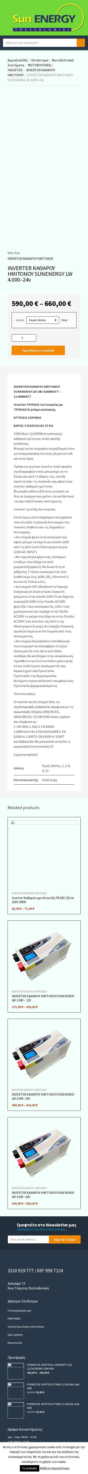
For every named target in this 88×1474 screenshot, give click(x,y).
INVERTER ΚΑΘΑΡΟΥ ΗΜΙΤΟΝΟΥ (30, 258)
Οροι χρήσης (15, 1334)
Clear (64, 320)
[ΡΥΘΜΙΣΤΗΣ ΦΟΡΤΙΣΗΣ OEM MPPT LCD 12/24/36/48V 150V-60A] (16, 1371)
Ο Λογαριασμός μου (20, 1310)
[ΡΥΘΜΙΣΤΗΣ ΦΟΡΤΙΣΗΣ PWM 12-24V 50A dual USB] (16, 1410)
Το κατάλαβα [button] (29, 1468)
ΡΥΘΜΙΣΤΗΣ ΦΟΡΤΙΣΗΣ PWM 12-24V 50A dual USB (53, 1406)
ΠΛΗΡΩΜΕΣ (14, 1318)
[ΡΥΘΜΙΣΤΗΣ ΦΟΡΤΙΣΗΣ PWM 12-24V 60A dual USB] (16, 1391)
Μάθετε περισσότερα (54, 1468)
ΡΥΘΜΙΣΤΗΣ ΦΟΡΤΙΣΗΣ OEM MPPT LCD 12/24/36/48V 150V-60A (49, 1366)
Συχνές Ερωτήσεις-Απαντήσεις (26, 1326)
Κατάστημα (39, 60)
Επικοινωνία (15, 1343)
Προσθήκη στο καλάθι (38, 350)
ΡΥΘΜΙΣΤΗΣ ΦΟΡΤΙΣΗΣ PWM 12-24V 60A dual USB (53, 1386)
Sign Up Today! (65, 1239)
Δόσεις (20, 320)
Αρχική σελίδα (18, 60)
